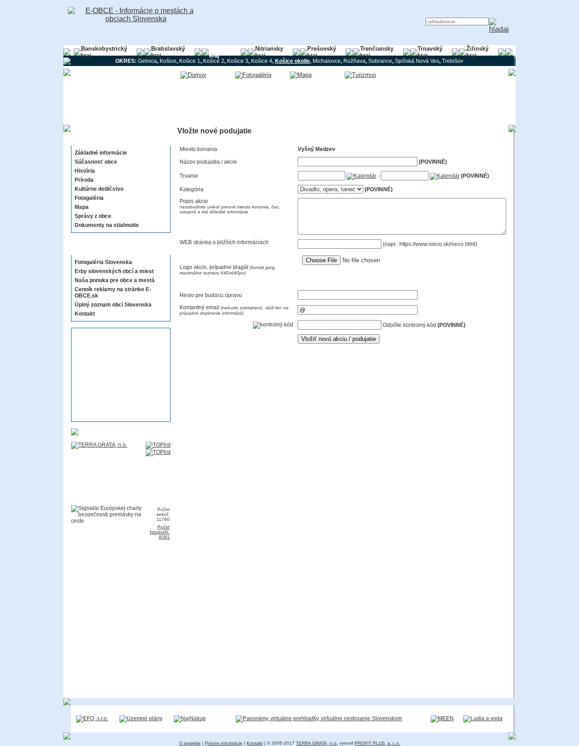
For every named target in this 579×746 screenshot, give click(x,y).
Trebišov (452, 61)
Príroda (84, 180)
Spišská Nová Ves (417, 61)
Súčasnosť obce (96, 162)
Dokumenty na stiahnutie (107, 225)
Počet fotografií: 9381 (160, 531)
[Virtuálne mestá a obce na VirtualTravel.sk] (319, 718)
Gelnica (147, 61)
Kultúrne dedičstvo (99, 189)
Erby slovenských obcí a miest (114, 271)
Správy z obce (93, 216)
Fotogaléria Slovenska (103, 262)
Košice (168, 61)
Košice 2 (213, 61)
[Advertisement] (118, 375)
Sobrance (380, 61)
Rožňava (354, 61)
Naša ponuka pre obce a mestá (115, 280)
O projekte (190, 743)
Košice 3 (237, 61)
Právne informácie (223, 743)
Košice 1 (189, 61)
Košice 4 (261, 61)
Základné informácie (101, 153)
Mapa (82, 207)
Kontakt (85, 314)
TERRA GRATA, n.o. (317, 743)
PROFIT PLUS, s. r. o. (377, 743)
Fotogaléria (89, 198)
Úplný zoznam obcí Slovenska (113, 305)
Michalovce (327, 61)
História (85, 171)
